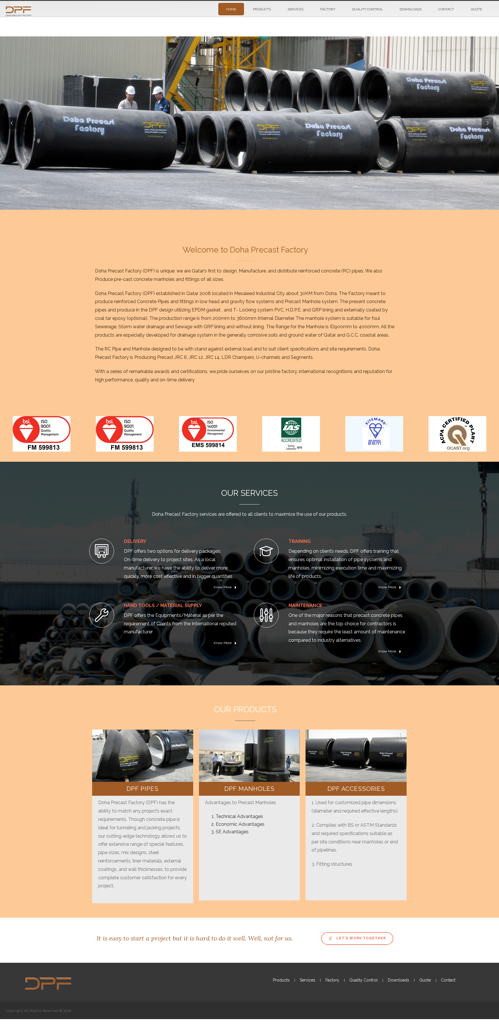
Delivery (135, 541)
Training (299, 541)
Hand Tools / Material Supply (163, 605)
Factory (327, 9)
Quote (476, 9)
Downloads (411, 9)
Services (296, 9)
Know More (223, 587)
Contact (446, 9)
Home (231, 9)
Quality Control (367, 9)
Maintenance (305, 605)
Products (262, 9)
